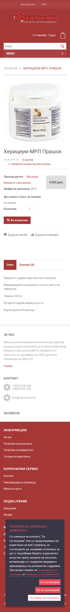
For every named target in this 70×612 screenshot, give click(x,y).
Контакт (9, 475)
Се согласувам (49, 582)
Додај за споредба (46, 234)
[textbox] (31, 46)
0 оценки (27, 159)
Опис (10, 264)
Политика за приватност (19, 450)
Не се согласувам (48, 590)
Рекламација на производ (20, 482)
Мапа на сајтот (13, 488)
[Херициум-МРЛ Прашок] (35, 112)
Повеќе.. (9, 366)
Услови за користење (17, 456)
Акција (8, 514)
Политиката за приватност (42, 574)
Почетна (10, 68)
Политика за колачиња (18, 443)
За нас (8, 437)
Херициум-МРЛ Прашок (42, 68)
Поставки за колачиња (44, 598)
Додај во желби (17, 234)
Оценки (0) (26, 264)
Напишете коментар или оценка (31, 164)
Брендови (10, 508)
